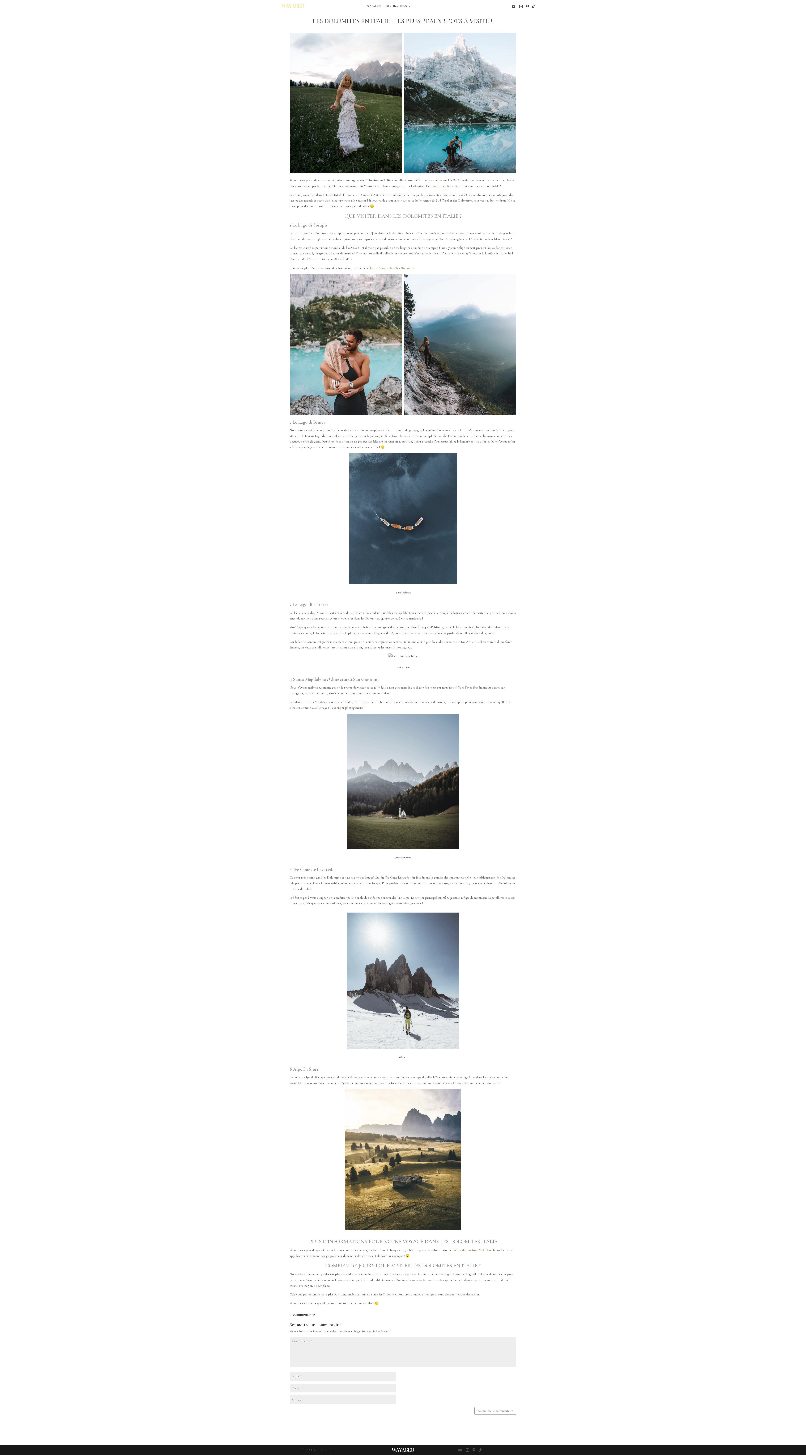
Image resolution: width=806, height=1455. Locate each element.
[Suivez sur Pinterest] (527, 6)
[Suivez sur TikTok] (533, 6)
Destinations (396, 6)
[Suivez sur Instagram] (521, 6)
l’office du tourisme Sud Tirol (472, 1250)
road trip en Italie (442, 186)
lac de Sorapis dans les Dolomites (392, 268)
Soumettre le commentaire (495, 1411)
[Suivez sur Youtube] (513, 6)
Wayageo (374, 6)
